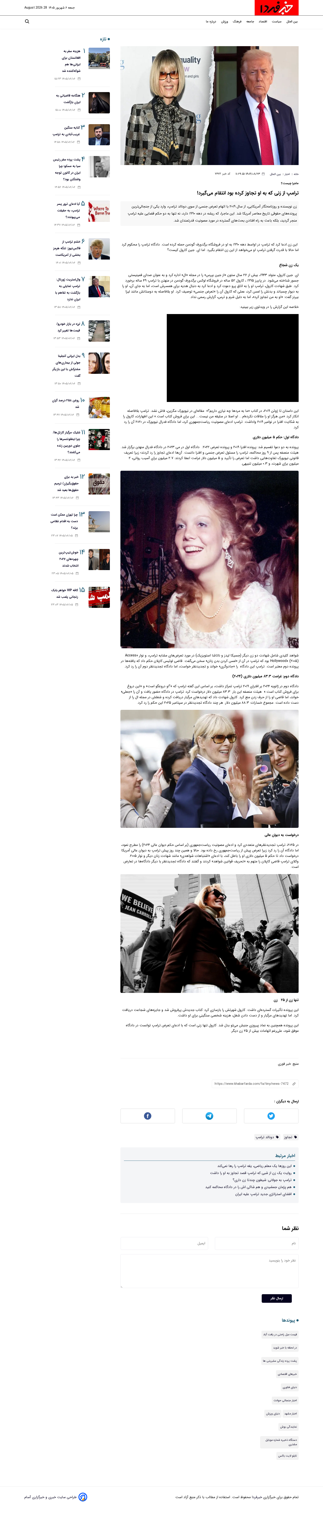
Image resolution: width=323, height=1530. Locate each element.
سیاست (277, 21)
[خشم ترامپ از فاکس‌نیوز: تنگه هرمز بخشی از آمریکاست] (99, 249)
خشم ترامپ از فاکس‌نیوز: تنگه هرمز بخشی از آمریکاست (66, 248)
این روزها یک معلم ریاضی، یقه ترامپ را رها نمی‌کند (254, 1166)
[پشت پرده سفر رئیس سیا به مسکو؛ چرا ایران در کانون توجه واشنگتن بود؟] (99, 166)
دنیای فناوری (290, 1387)
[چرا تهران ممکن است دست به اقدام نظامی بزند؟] (99, 521)
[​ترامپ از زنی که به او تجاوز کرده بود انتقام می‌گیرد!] (209, 105)
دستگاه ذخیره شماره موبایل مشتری (281, 1442)
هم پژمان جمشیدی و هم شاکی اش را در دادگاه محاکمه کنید (248, 1187)
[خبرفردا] (277, 7)
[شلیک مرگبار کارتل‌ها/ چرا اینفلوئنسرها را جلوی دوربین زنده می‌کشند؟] (99, 439)
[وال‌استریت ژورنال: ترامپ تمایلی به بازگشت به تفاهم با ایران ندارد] (99, 286)
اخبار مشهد (290, 1414)
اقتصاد (263, 21)
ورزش (225, 21)
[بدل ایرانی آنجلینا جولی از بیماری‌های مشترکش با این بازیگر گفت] (99, 363)
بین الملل (292, 21)
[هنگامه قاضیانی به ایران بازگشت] (99, 102)
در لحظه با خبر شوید (285, 1348)
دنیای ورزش (273, 1414)
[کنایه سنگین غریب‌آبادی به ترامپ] (99, 134)
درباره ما (211, 21)
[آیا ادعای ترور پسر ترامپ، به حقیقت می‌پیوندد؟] (99, 211)
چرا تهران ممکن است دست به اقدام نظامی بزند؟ (64, 521)
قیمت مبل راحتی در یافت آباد (280, 1334)
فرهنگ (237, 21)
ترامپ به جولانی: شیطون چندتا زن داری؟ (262, 1180)
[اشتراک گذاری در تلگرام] (209, 1115)
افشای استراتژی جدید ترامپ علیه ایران (263, 1194)
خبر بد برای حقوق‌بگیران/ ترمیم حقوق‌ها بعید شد (66, 483)
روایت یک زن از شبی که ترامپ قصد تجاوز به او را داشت (251, 1173)
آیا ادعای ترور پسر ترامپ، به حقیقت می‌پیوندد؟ (68, 211)
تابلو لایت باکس (287, 1456)
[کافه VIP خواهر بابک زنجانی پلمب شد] (99, 597)
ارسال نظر (276, 1298)
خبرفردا (256, 1497)
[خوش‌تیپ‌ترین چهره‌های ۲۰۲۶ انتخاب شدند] (99, 559)
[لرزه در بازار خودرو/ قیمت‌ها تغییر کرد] (99, 331)
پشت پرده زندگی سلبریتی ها (280, 1361)
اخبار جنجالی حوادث (285, 1400)
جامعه (250, 21)
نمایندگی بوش (288, 1427)
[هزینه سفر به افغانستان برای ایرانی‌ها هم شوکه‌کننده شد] (99, 58)
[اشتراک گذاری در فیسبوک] (147, 1115)
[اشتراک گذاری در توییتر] (271, 1115)
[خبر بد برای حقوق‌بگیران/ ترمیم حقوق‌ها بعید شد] (99, 484)
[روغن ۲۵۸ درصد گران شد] (99, 407)
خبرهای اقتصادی (287, 1374)
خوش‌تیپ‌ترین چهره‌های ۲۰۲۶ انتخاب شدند (68, 559)
